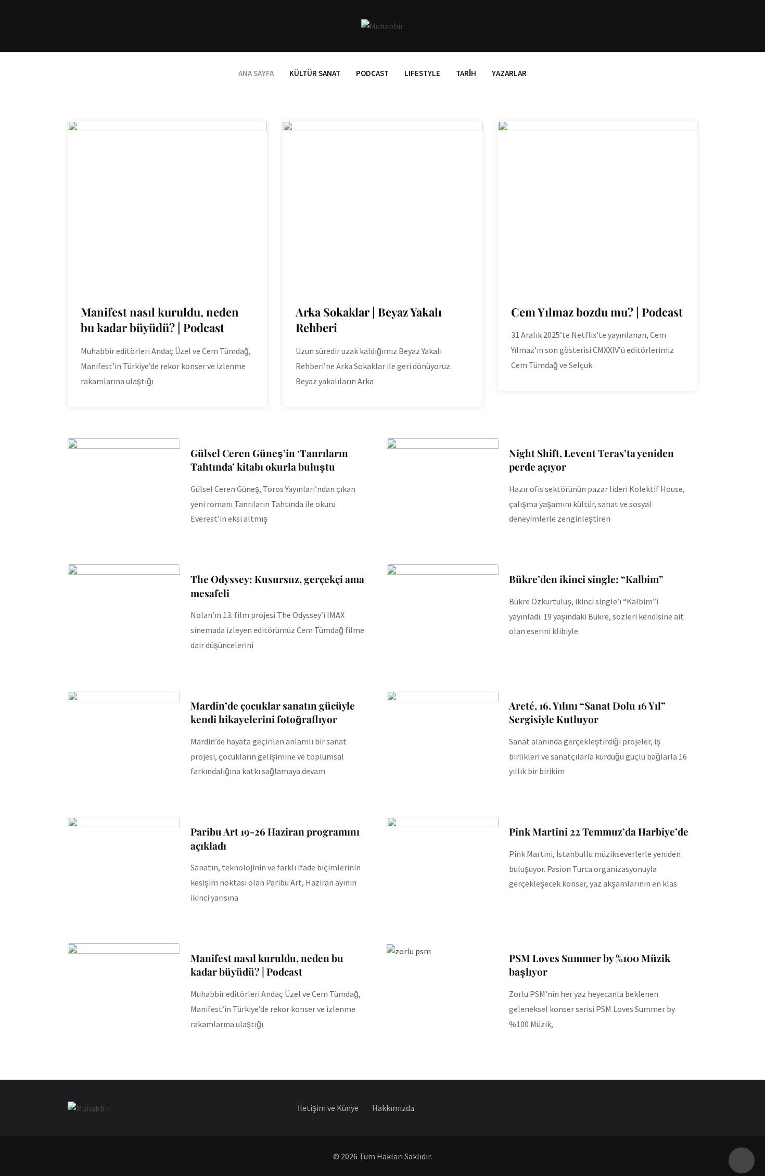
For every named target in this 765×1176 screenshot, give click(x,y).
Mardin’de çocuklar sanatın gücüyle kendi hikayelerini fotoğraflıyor (272, 712)
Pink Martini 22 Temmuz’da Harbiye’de (598, 831)
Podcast (372, 73)
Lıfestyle (422, 73)
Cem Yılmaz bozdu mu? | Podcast (597, 312)
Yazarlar (509, 73)
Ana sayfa (256, 73)
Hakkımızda (393, 1108)
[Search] (692, 26)
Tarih (466, 73)
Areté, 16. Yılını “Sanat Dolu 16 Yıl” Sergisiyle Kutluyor (587, 712)
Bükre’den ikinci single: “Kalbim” (586, 579)
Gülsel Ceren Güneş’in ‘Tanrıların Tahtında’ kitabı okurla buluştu (269, 460)
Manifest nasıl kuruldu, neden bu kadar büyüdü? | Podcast (160, 320)
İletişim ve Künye (328, 1108)
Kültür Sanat (314, 73)
